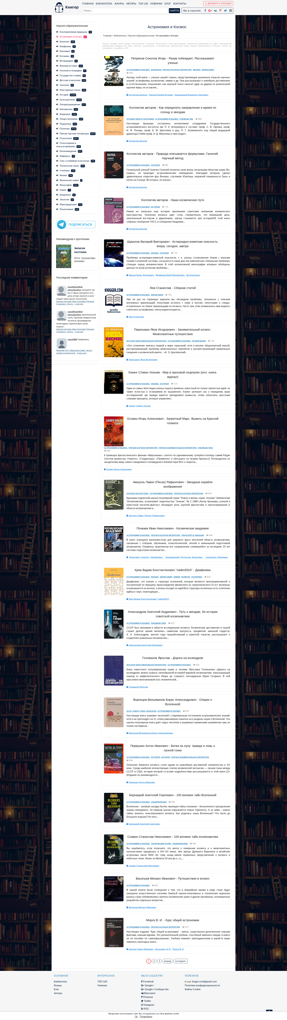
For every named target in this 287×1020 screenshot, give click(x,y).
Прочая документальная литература (178, 448)
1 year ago (79, 304)
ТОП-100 (143, 3)
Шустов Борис (193, 275)
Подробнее (146, 1016)
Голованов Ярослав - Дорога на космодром (172, 658)
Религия (185, 577)
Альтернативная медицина (75, 32)
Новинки (156, 3)
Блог (168, 3)
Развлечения (199, 341)
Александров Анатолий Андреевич (145, 645)
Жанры (119, 3)
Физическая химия (71, 180)
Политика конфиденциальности (202, 985)
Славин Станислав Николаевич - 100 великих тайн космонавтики (172, 836)
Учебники (67, 170)
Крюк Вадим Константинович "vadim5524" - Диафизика (173, 570)
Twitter (147, 1001)
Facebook (148, 981)
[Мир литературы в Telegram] (76, 224)
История (67, 94)
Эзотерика (196, 577)
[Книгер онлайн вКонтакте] (215, 10)
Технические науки (72, 165)
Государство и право (72, 75)
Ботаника (66, 56)
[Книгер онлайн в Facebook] (205, 10)
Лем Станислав (136, 317)
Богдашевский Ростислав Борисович (185, 557)
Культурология (70, 99)
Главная (88, 3)
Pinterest (148, 997)
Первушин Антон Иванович (142, 782)
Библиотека (104, 3)
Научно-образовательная (141, 35)
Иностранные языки (73, 90)
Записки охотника (80, 250)
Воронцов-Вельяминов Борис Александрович (151, 733)
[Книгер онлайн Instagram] (230, 10)
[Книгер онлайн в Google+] (210, 10)
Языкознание (69, 209)
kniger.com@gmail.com (204, 981)
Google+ (149, 985)
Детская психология (73, 80)
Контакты (179, 3)
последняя (180, 961)
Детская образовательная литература (146, 341)
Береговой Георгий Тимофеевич (146, 557)
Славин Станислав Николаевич (144, 865)
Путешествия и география (140, 119)
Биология (67, 41)
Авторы (131, 3)
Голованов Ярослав (138, 687)
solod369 (72, 339)
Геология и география (73, 70)
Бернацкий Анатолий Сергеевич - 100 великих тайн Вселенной (172, 795)
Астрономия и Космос (138, 70)
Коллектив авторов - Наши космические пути (172, 200)
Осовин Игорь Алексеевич (119, 469)
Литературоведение (72, 104)
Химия (65, 190)
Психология (69, 138)
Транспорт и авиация (192, 535)
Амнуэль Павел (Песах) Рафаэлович (147, 515)
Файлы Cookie (193, 989)
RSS (146, 1008)
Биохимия (67, 51)
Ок (136, 1016)
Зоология (66, 85)
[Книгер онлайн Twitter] (225, 10)
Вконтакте (149, 993)
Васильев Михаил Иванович (142, 907)
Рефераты (67, 156)
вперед (167, 961)
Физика (66, 175)
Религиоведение (71, 151)
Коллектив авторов (138, 95)
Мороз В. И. (178, 949)
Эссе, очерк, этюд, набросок (141, 711)
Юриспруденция (71, 204)
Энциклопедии (159, 802)
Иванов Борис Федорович (141, 275)
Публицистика (205, 448)
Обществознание (71, 119)
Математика (68, 109)
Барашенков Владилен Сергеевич (191, 95)
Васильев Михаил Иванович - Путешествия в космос (173, 878)
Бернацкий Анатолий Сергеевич (144, 824)
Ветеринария (68, 61)
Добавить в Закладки (219, 3)
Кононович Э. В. (163, 949)
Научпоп (155, 165)
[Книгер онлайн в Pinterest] (220, 10)
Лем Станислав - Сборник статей (173, 288)
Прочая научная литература (77, 133)
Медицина (68, 114)
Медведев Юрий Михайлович (170, 275)
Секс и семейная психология (77, 161)
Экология (66, 199)
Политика (68, 128)
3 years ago (81, 353)
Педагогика (68, 124)
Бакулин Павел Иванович (141, 949)
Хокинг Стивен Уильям (140, 406)
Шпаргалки (67, 194)
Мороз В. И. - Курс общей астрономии (172, 920)
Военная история (71, 65)
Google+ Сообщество (156, 989)
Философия (69, 185)
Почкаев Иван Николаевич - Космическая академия (173, 528)
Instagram (148, 1005)
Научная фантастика (137, 494)
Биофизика (67, 46)
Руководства (186, 119)
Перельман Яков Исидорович (143, 359)
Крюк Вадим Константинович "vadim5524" (149, 599)
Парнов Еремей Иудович (161, 95)
